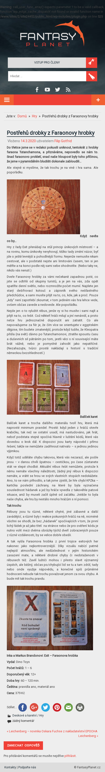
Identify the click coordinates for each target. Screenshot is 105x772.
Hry (41, 715)
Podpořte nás (27, 767)
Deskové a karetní (24, 715)
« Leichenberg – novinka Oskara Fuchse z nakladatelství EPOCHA (52, 731)
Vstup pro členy (47, 62)
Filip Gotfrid (63, 141)
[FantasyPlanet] (52, 50)
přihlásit (70, 756)
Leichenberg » (88, 736)
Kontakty (10, 767)
